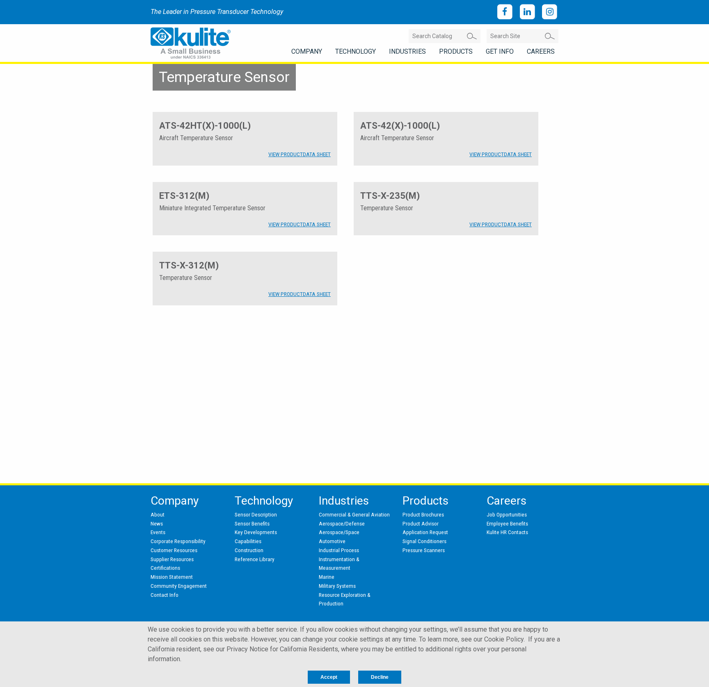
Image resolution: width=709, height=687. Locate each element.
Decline (380, 677)
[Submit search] (471, 36)
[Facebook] (505, 12)
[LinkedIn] (527, 12)
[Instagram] (549, 12)
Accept (328, 677)
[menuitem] (306, 51)
